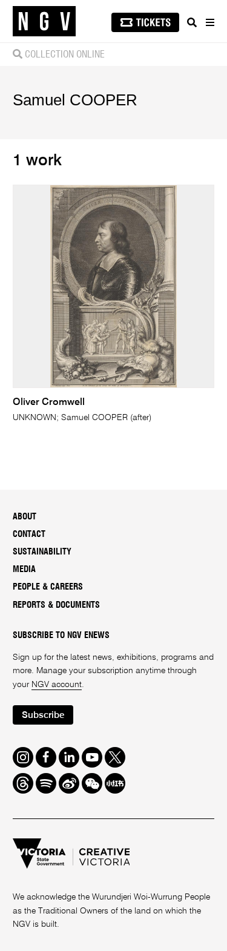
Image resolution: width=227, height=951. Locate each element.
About (24, 517)
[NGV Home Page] (44, 21)
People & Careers (48, 587)
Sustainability (42, 552)
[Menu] (209, 22)
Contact (29, 534)
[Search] (192, 22)
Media (24, 569)
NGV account (56, 684)
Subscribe (43, 715)
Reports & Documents (56, 605)
